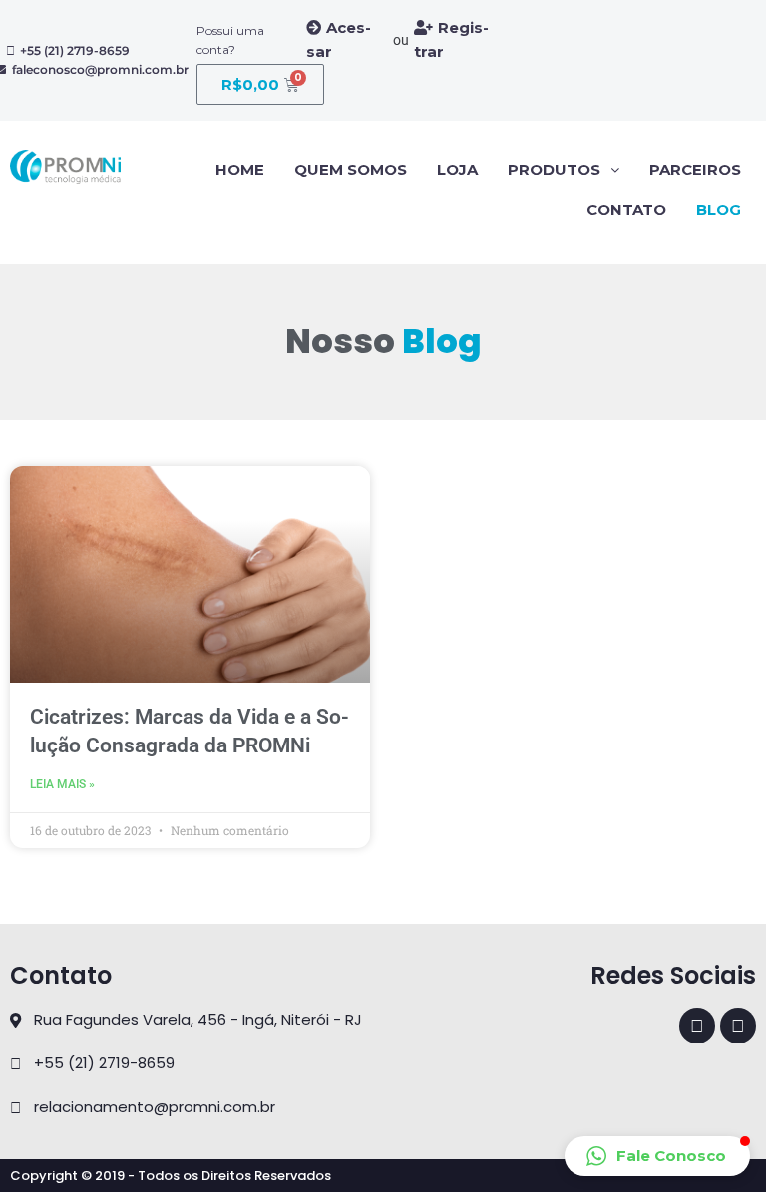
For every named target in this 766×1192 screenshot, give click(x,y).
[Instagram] (738, 1025)
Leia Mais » (62, 784)
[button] (657, 1156)
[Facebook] (697, 1025)
